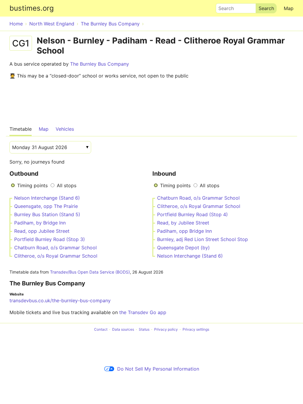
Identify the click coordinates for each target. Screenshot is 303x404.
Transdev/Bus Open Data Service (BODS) (90, 271)
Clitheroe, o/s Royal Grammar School (55, 256)
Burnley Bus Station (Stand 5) (47, 214)
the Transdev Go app (142, 312)
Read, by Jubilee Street (183, 223)
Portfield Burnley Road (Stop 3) (49, 239)
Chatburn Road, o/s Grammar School (55, 248)
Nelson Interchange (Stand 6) (47, 198)
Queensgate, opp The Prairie (46, 206)
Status (144, 329)
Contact (100, 329)
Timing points (32, 185)
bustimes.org (31, 8)
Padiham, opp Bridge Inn (184, 231)
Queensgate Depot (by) (183, 248)
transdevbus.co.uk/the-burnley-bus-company (60, 300)
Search (223, 7)
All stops (66, 185)
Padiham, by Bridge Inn (40, 223)
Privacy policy (166, 329)
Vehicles (65, 129)
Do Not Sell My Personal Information (158, 369)
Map (289, 8)
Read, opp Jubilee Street (42, 231)
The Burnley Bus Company (99, 64)
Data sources (123, 329)
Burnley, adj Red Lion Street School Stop (202, 239)
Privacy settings (196, 329)
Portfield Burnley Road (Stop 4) (192, 214)
